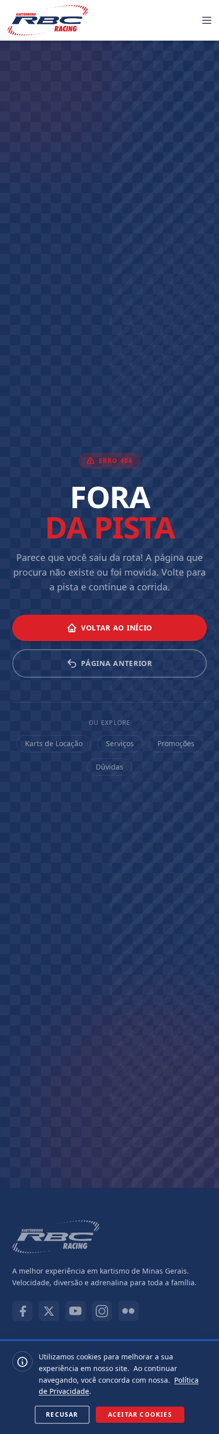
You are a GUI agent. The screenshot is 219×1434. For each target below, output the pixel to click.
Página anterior (116, 663)
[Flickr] (128, 1311)
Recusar (62, 1414)
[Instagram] (102, 1311)
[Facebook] (22, 1311)
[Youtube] (75, 1311)
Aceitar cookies (140, 1414)
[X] (49, 1311)
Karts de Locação (54, 743)
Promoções (176, 743)
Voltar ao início (116, 627)
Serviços (120, 743)
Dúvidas (109, 767)
